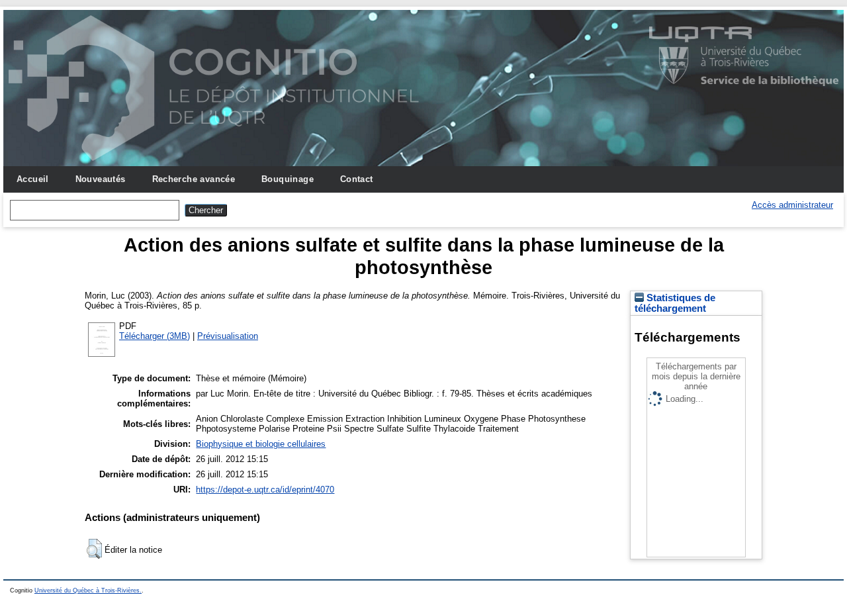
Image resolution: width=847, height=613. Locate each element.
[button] (94, 549)
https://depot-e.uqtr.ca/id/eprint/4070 (265, 490)
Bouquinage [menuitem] (287, 179)
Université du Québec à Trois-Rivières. (88, 590)
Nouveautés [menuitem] (100, 179)
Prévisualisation (227, 336)
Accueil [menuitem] (33, 179)
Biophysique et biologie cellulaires (261, 444)
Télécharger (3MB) (154, 336)
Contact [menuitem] (356, 179)
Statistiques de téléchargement (675, 303)
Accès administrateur (792, 205)
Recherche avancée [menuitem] (194, 179)
